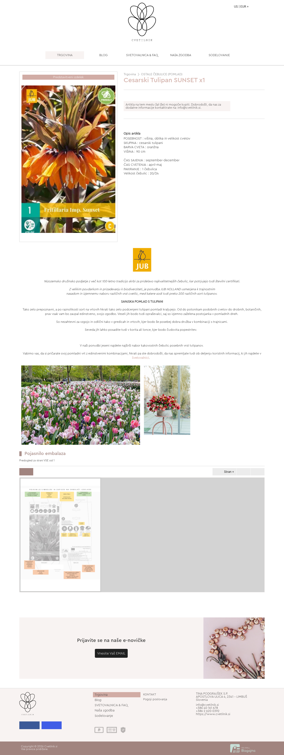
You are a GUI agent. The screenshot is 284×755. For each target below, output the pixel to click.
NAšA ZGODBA (180, 55)
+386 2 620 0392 (207, 711)
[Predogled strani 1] (60, 535)
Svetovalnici (140, 357)
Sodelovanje (104, 715)
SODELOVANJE (219, 55)
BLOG (103, 55)
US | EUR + (241, 6)
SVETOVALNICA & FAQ (142, 55)
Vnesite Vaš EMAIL (111, 653)
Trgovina (130, 74)
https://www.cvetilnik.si (213, 714)
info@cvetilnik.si (207, 704)
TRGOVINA (65, 55)
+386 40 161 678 (207, 707)
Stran (227, 471)
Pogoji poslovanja (155, 699)
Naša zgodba (105, 710)
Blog (98, 700)
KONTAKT (149, 694)
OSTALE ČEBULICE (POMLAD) (161, 74)
